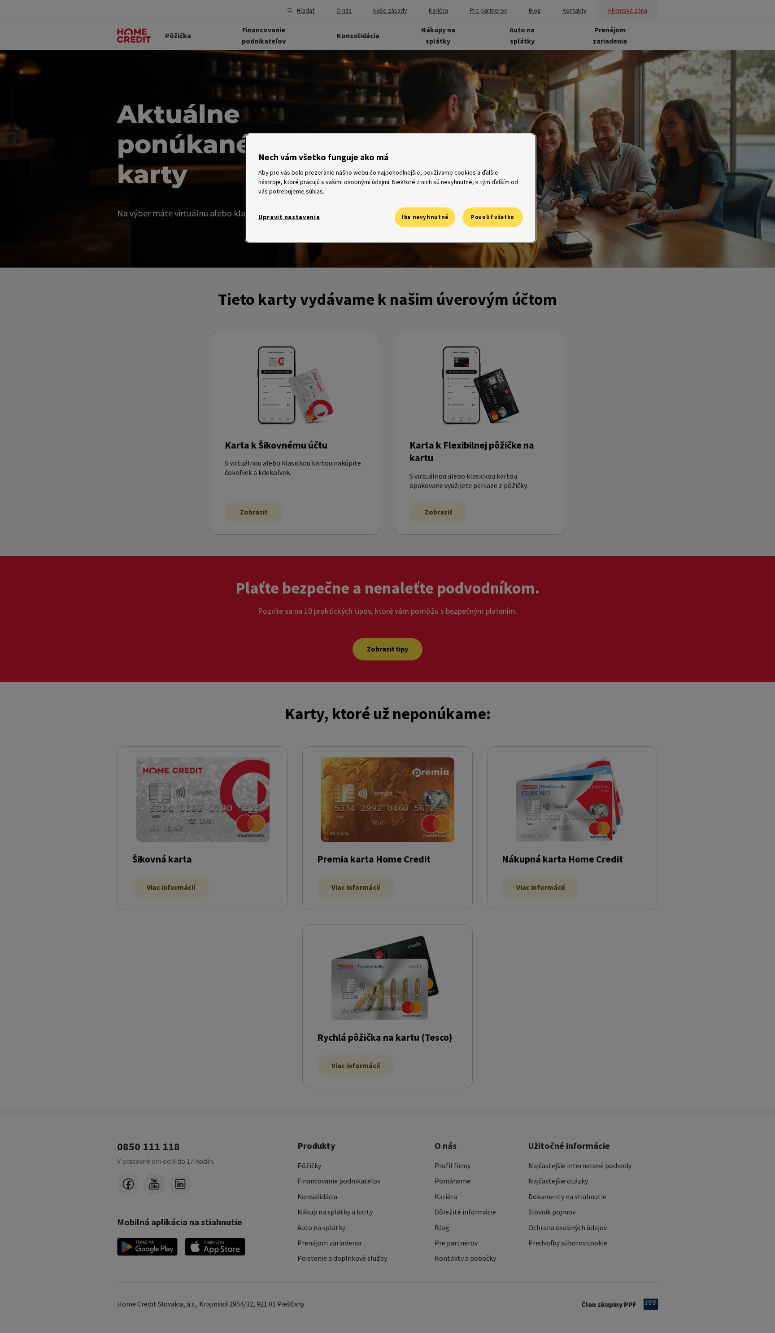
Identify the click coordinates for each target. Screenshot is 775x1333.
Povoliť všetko (492, 217)
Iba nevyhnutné (425, 217)
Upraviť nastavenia (289, 217)
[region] (390, 188)
